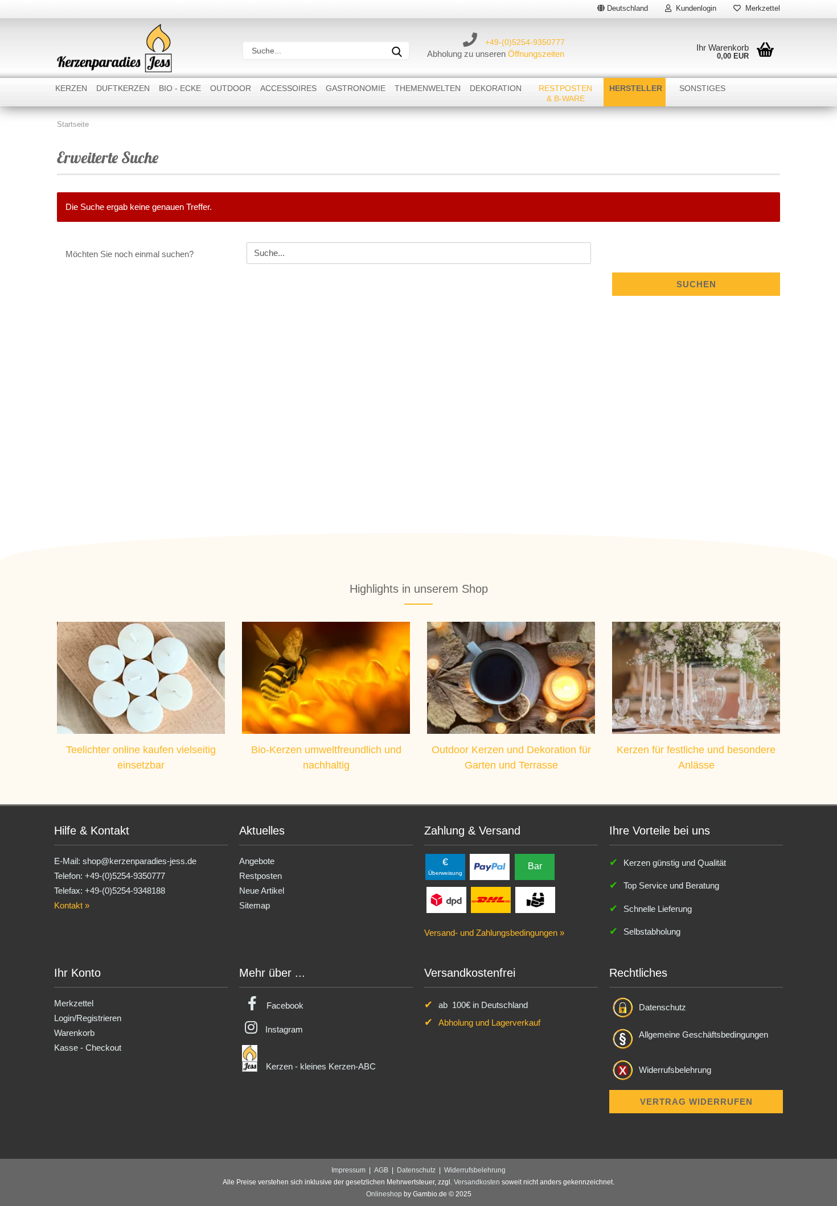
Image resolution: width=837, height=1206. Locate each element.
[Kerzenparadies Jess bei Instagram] (251, 1029)
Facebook (284, 1005)
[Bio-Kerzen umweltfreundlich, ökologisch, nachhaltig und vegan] (326, 677)
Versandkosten (477, 1182)
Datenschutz (662, 1007)
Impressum (348, 1170)
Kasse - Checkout (87, 1047)
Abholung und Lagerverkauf (489, 1022)
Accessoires (288, 88)
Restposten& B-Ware (565, 93)
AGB (381, 1170)
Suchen (696, 284)
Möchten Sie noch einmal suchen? (129, 254)
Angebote (256, 861)
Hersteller (635, 88)
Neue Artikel (261, 890)
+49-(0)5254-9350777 (525, 42)
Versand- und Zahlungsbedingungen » (494, 932)
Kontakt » (71, 905)
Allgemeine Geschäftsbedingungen (703, 1034)
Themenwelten (428, 88)
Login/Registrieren (87, 1018)
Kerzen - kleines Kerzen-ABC (321, 1066)
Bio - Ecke (180, 88)
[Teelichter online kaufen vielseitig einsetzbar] (141, 677)
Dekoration (496, 88)
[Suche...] (397, 50)
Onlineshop (384, 1194)
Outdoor (230, 88)
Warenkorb (74, 1033)
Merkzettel (760, 8)
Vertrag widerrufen (696, 1101)
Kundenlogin (693, 8)
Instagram (284, 1029)
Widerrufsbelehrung (675, 1070)
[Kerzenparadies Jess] (114, 48)
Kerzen (71, 88)
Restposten (260, 876)
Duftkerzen (123, 88)
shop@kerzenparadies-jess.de (139, 861)
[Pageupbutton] (806, 1189)
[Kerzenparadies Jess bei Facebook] (252, 1005)
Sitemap (254, 905)
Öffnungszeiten (536, 54)
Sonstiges (702, 88)
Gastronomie (355, 88)
